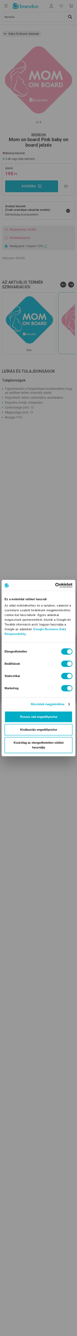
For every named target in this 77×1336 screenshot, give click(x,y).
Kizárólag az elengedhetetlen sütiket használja (39, 745)
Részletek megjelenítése (47, 704)
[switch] (66, 664)
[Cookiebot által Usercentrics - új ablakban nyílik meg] (55, 585)
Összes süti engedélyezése (38, 716)
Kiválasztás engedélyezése (38, 729)
